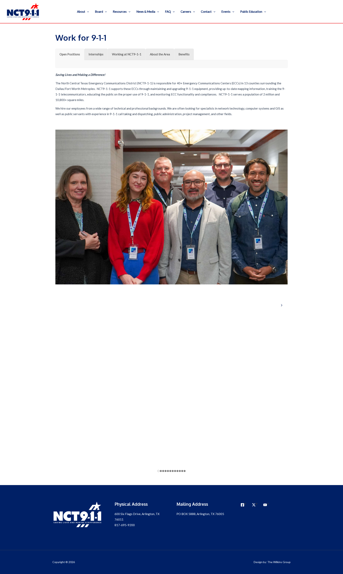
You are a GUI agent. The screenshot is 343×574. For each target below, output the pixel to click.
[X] (254, 505)
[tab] (69, 54)
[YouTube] (266, 505)
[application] (87, 11)
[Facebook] (243, 505)
